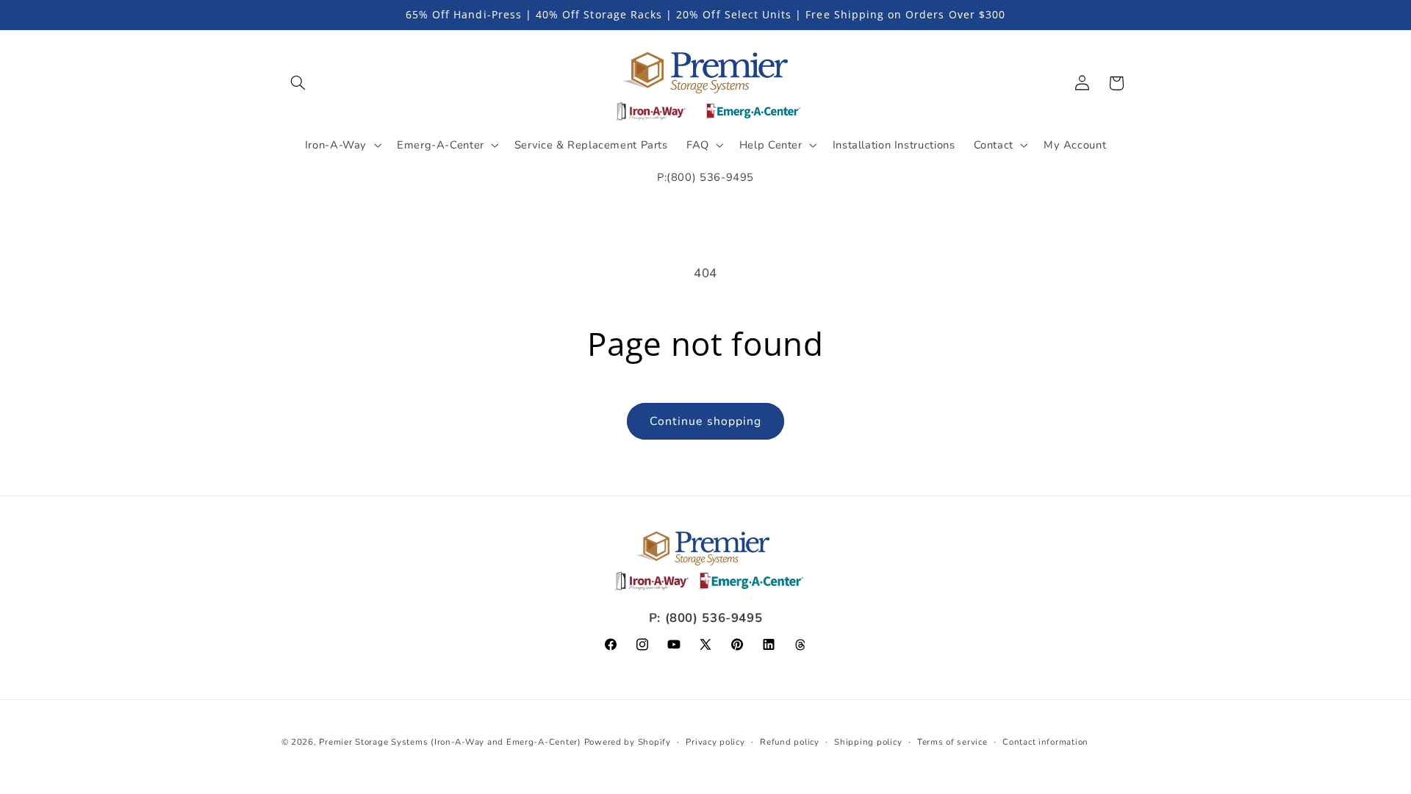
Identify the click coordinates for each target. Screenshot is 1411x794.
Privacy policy (715, 742)
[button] (298, 83)
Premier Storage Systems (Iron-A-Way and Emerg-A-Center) (450, 742)
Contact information (1045, 742)
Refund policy (789, 742)
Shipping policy (868, 742)
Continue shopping (705, 421)
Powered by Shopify (627, 742)
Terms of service (952, 742)
